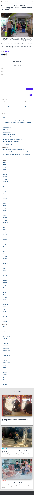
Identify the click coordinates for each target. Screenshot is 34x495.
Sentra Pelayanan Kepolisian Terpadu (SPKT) (9, 134)
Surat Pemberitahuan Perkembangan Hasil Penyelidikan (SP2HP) (12, 139)
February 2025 (5, 193)
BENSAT (4, 331)
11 (25, 104)
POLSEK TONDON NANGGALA (7, 362)
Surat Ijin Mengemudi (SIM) (7, 136)
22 (12, 108)
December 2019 (5, 299)
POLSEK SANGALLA (5, 353)
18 (25, 106)
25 (25, 108)
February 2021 (5, 275)
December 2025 (5, 176)
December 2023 (5, 217)
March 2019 (4, 314)
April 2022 (4, 251)
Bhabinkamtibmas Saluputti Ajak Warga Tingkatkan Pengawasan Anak (13, 157)
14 (8, 106)
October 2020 (5, 282)
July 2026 (4, 164)
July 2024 (4, 205)
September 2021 (5, 263)
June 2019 (4, 309)
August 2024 (4, 203)
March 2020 (4, 294)
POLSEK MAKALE (7, 51)
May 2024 (4, 208)
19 (29, 106)
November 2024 (5, 198)
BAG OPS (4, 326)
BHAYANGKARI (5, 333)
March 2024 (4, 212)
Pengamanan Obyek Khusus (7, 127)
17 (21, 106)
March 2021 (4, 273)
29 (12, 109)
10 (21, 104)
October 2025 (5, 179)
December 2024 (5, 196)
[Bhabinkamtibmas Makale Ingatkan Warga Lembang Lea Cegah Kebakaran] (17, 405)
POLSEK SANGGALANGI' (6, 355)
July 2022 (4, 246)
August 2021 (4, 265)
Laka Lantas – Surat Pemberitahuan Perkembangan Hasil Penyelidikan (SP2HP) (14, 120)
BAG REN (4, 328)
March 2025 (4, 191)
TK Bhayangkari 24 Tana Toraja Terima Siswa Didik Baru (11, 141)
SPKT (3, 381)
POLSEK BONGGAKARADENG (7, 341)
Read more (28, 423)
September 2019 (5, 304)
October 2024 (5, 200)
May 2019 (4, 311)
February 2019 (5, 316)
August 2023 (4, 224)
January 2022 (5, 256)
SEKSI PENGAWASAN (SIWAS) (7, 132)
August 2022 (4, 244)
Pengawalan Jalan (5, 129)
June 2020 (4, 289)
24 (21, 108)
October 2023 (5, 220)
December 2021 (5, 258)
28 (8, 109)
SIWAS (4, 379)
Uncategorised (5, 384)
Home (4, 117)
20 (4, 108)
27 (4, 109)
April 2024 (4, 210)
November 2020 (5, 280)
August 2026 (4, 162)
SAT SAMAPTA (5, 374)
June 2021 (4, 268)
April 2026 (4, 169)
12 (29, 104)
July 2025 (4, 184)
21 (8, 108)
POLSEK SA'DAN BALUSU (6, 350)
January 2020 (5, 297)
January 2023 (5, 236)
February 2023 (5, 234)
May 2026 (4, 167)
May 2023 (4, 229)
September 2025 (5, 181)
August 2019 (4, 306)
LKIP (3, 124)
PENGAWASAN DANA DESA (6, 336)
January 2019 (5, 318)
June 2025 (4, 186)
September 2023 (5, 222)
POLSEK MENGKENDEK (6, 345)
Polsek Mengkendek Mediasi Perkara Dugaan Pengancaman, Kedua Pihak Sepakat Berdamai (16, 154)
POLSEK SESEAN (5, 357)
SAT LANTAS (4, 369)
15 (12, 106)
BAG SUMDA (4, 329)
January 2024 (5, 215)
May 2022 (4, 249)
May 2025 (4, 188)
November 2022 (5, 239)
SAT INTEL (4, 367)
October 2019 (5, 302)
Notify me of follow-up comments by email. (8, 84)
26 (29, 108)
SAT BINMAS (4, 365)
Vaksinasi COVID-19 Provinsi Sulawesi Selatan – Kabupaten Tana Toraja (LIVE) (14, 144)
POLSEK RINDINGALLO (6, 348)
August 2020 (4, 285)
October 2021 (5, 261)
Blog (3, 115)
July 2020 (4, 287)
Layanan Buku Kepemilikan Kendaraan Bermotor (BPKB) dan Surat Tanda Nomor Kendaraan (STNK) (17, 122)
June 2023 (4, 227)
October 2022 (5, 241)
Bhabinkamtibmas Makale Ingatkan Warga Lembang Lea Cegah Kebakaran (13, 149)
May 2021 (4, 270)
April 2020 (4, 292)
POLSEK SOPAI (5, 360)
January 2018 (5, 321)
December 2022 (5, 237)
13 (4, 106)
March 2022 (4, 253)
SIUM (3, 377)
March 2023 (4, 232)
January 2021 (5, 277)
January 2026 (5, 174)
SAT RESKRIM (5, 372)
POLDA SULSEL (5, 338)
